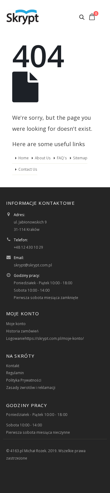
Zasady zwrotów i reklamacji (30, 387)
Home (23, 157)
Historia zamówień (22, 330)
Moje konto (16, 323)
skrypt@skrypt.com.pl (33, 264)
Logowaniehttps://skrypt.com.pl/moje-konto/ (45, 338)
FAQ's (62, 157)
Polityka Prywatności (23, 380)
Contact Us (27, 169)
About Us (43, 157)
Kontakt (12, 365)
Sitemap (80, 157)
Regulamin (15, 372)
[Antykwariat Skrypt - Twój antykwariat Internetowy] (23, 17)
